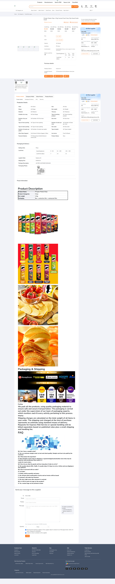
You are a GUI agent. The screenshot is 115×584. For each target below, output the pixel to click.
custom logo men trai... (39, 563)
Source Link (67, 2)
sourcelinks (16, 555)
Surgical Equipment (36, 572)
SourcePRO (52, 551)
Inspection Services (70, 553)
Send (27, 536)
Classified (75, 2)
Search (75, 6)
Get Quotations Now (53, 550)
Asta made (83, 31)
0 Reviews (50, 22)
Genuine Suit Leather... (19, 563)
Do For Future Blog (35, 553)
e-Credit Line (87, 550)
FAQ (37, 99)
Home (15, 14)
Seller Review (39, 96)
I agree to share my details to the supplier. (37, 533)
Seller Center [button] (41, 10)
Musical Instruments (46, 572)
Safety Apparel (28, 572)
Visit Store (95, 53)
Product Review (49, 96)
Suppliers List (69, 555)
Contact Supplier (90, 23)
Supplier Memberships (71, 551)
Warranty (42, 99)
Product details (20, 96)
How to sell (69, 550)
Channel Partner (59, 10)
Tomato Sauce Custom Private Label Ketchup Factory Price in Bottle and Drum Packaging (21, 86)
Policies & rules (17, 551)
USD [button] (91, 10)
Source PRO (58, 2)
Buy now (48, 76)
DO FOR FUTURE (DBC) (36, 550)
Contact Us (16, 550)
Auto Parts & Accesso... (19, 572)
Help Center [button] (65, 10)
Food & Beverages (28, 14)
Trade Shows (48, 10)
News (53, 10)
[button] (16, 82)
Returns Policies (17, 553)
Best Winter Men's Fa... (50, 563)
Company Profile (85, 53)
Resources (51, 553)
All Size (59, 36)
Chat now (58, 76)
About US (33, 551)
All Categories (19, 10)
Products (39, 2)
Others (58, 46)
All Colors (59, 40)
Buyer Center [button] (34, 10)
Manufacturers (48, 2)
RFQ (66, 76)
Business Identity (88, 551)
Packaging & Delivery (29, 99)
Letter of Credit (87, 556)
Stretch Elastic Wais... (29, 563)
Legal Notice (34, 555)
